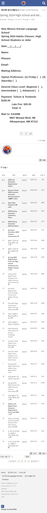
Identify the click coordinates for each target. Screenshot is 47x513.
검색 (27, 457)
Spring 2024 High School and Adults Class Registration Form (13, 368)
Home (3, 472)
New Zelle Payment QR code (12, 205)
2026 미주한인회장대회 (29, 10)
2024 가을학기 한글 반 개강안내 (13, 323)
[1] (9, 270)
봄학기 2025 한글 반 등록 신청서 (13, 242)
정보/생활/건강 (30, 476)
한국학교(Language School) (12, 476)
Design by (9, 509)
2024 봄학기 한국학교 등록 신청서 (13, 397)
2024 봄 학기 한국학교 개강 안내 (13, 378)
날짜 (33, 175)
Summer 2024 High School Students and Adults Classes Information (13, 355)
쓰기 (34, 453)
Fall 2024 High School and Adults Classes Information (13, 306)
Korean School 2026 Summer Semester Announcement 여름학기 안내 (14, 194)
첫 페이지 (13, 461)
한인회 (4, 20)
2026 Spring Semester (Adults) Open (13, 224)
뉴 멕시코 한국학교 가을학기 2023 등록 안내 (13, 443)
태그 (43, 453)
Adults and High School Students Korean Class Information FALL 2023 (13, 422)
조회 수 (42, 175)
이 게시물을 (41, 140)
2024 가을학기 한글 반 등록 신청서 (13, 316)
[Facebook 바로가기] (2, 506)
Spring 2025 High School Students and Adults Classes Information (13, 278)
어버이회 (22, 472)
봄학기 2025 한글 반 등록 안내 (13, 250)
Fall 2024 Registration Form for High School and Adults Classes (13, 293)
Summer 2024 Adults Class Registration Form (13, 344)
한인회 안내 (12, 472)
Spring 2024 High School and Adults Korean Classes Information (13, 387)
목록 (43, 160)
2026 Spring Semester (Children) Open (12, 214)
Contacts (5, 479)
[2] (17, 282)
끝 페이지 (34, 461)
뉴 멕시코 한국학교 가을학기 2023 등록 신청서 (13, 434)
